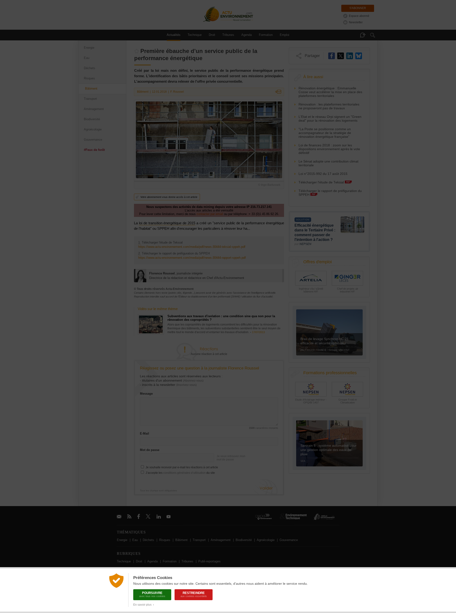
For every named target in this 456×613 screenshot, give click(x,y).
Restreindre (193, 594)
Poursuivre (152, 594)
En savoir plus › (143, 604)
